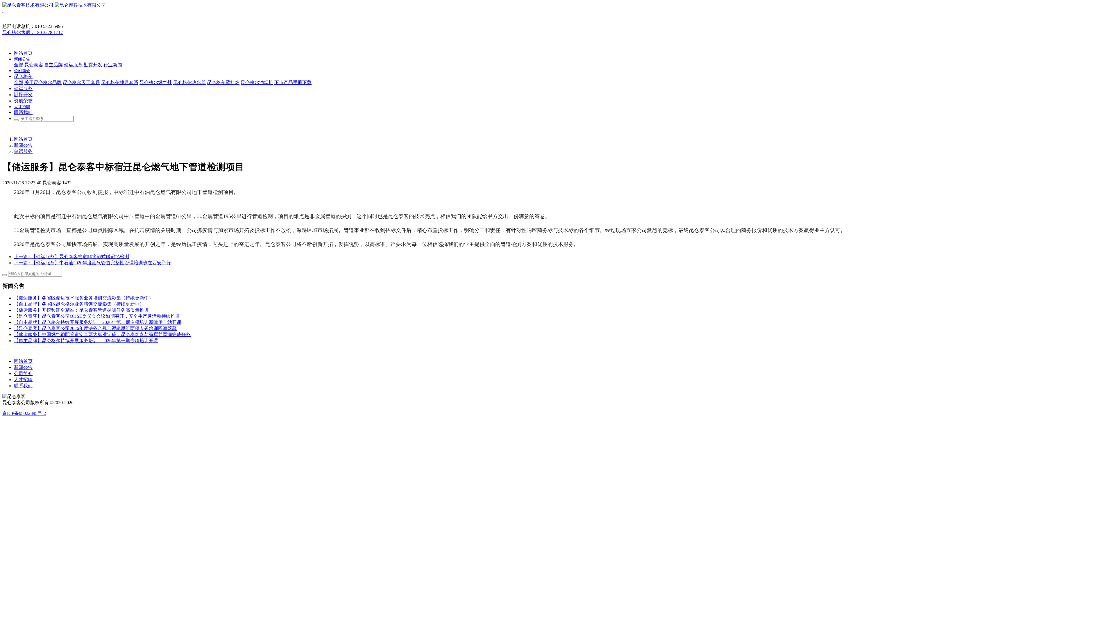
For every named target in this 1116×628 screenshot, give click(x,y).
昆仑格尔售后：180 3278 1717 (32, 32)
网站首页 (23, 53)
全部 (18, 64)
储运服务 (23, 151)
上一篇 (71, 256)
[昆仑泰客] (558, 5)
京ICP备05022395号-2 (24, 413)
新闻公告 (23, 145)
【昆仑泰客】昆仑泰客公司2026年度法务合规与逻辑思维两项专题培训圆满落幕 (95, 328)
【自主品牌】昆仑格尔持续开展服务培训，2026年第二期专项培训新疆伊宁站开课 (97, 322)
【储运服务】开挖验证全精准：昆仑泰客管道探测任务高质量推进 (81, 310)
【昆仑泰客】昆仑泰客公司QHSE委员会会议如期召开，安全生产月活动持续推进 (97, 316)
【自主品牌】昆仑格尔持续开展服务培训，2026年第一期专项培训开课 (86, 340)
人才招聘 (23, 379)
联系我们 (23, 385)
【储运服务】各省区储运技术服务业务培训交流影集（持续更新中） (83, 297)
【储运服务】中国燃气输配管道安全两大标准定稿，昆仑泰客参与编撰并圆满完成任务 (102, 334)
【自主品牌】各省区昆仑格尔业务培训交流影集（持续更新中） (79, 303)
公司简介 (23, 373)
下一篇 (92, 262)
